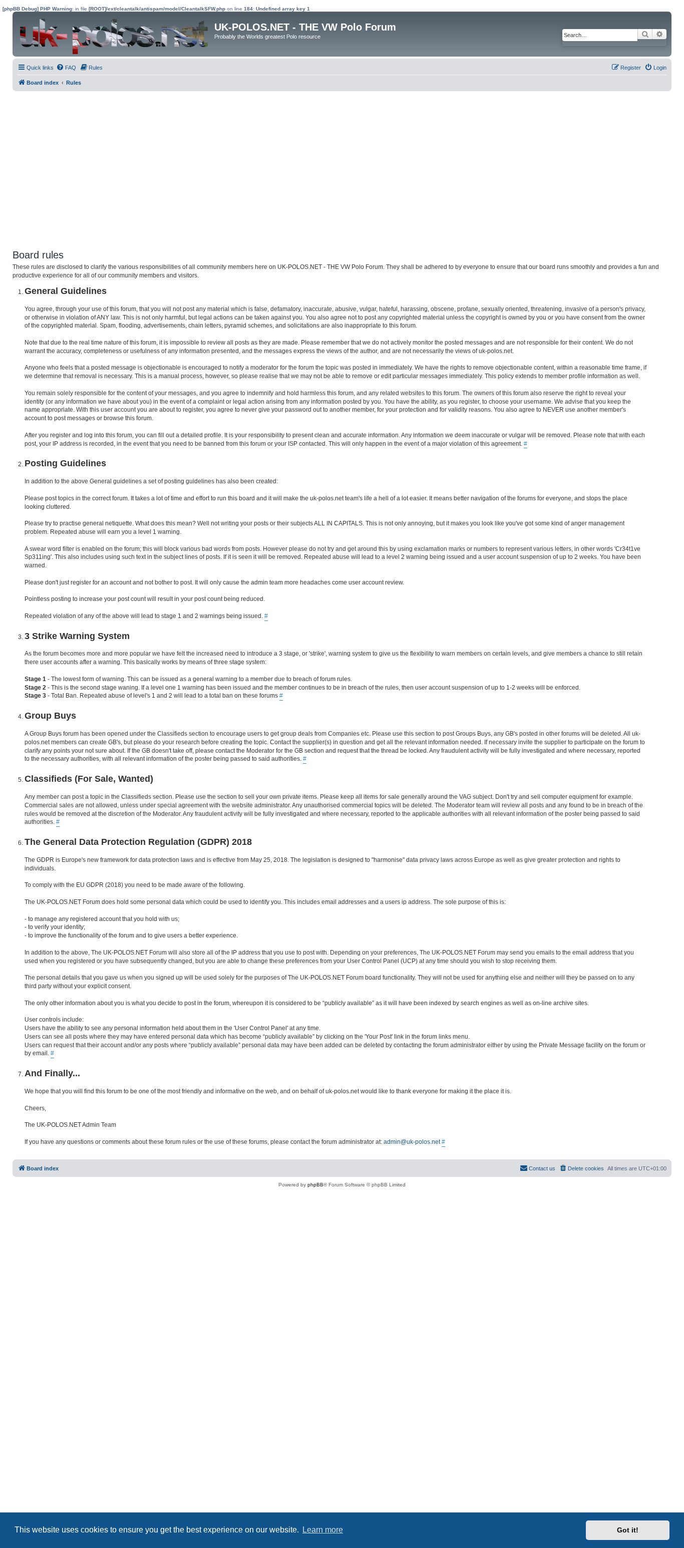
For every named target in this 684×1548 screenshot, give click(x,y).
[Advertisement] (313, 166)
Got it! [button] (627, 1530)
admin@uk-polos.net (412, 1141)
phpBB (315, 1184)
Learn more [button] (322, 1529)
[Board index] (114, 34)
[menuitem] (66, 68)
